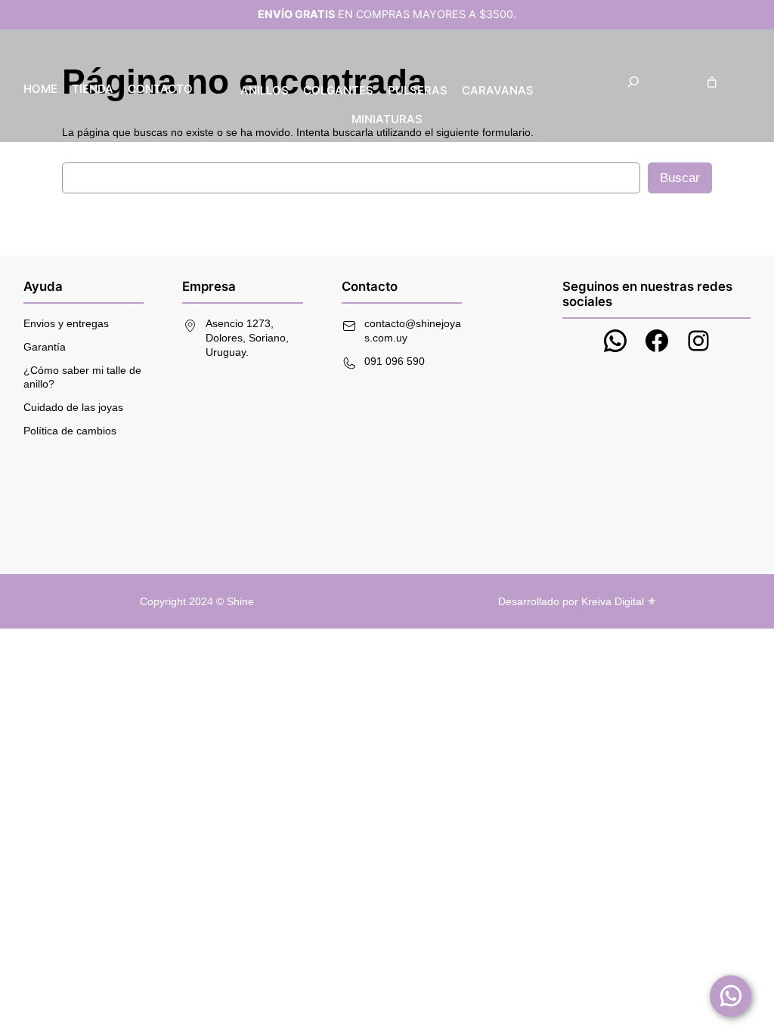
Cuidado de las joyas (73, 407)
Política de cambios (69, 431)
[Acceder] (745, 81)
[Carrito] (712, 81)
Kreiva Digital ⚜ (619, 601)
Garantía (44, 347)
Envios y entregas (66, 323)
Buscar (680, 178)
